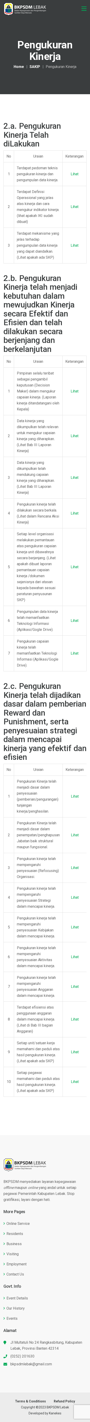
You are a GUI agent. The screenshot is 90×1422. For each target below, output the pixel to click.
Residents (14, 1234)
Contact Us (15, 1274)
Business (14, 1244)
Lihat (74, 174)
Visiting (12, 1254)
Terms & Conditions (30, 1401)
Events (12, 1318)
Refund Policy (64, 1401)
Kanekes (55, 1413)
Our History (15, 1308)
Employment (16, 1264)
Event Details (17, 1298)
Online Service (18, 1223)
